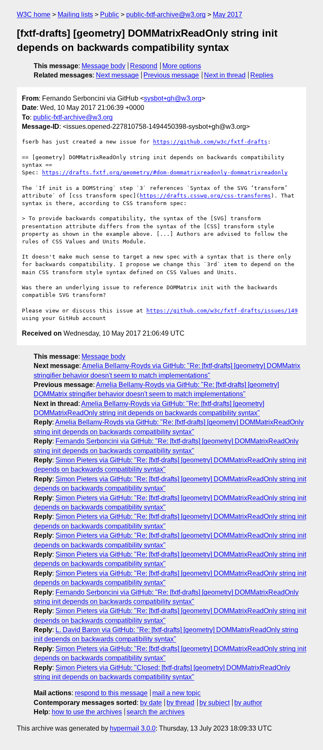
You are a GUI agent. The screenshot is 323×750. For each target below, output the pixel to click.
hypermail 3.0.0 (133, 728)
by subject (214, 702)
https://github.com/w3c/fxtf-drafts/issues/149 (222, 310)
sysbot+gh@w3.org (172, 98)
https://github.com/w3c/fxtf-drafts (210, 142)
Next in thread (225, 75)
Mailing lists (75, 14)
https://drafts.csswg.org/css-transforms (205, 195)
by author (248, 702)
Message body (103, 65)
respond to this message (111, 693)
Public (109, 14)
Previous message (171, 75)
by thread (180, 702)
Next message (117, 75)
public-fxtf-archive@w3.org (166, 14)
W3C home (33, 14)
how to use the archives (87, 711)
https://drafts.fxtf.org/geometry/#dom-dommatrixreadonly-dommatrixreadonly (165, 172)
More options (181, 65)
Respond (143, 65)
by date (151, 702)
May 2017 (227, 14)
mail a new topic (176, 693)
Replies (261, 75)
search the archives (156, 711)
